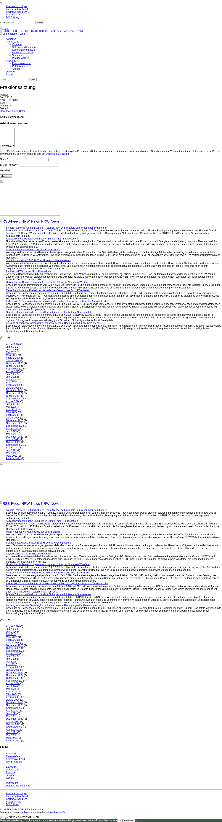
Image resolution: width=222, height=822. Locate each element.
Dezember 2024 (14, 390)
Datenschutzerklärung (57, 154)
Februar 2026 (13, 357)
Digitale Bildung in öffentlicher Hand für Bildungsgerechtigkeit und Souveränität (48, 312)
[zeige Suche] (1, 26)
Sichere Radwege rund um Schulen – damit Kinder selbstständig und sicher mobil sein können (56, 227)
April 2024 (11, 409)
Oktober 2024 (13, 396)
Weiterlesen (129, 820)
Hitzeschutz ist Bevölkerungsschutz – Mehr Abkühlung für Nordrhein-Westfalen (48, 282)
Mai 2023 (11, 434)
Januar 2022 (12, 439)
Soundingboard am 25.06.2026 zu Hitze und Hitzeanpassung (38, 260)
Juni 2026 (11, 349)
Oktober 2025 (13, 366)
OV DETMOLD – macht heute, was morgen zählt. (57, 31)
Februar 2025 (13, 385)
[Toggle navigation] (1, 2)
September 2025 (15, 368)
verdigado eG (57, 812)
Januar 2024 (12, 417)
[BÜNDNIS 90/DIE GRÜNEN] (4, 28)
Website (4, 170)
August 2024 (13, 401)
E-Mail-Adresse (9, 164)
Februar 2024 (13, 415)
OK (120, 820)
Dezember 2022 (14, 436)
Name (4, 159)
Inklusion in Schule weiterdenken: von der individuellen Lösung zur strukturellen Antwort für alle (57, 301)
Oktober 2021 (13, 442)
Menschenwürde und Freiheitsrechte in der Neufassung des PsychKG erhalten (48, 290)
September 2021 (15, 445)
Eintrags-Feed (13, 756)
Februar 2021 (13, 458)
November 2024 (14, 393)
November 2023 (14, 423)
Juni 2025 (11, 377)
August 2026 (13, 344)
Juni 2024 (11, 404)
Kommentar (7, 146)
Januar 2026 (12, 360)
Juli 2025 (11, 374)
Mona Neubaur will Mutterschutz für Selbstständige (33, 249)
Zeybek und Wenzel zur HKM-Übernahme (28, 271)
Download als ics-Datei (12, 111)
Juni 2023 (11, 431)
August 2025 (13, 371)
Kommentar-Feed (15, 759)
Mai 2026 (11, 352)
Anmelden (11, 753)
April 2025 (11, 382)
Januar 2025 (12, 387)
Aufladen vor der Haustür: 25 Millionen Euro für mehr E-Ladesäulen (42, 238)
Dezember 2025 (14, 363)
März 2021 (11, 455)
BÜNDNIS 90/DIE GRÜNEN (15, 31)
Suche (3, 22)
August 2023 (13, 428)
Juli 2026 (11, 347)
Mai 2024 (11, 406)
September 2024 (15, 398)
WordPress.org (14, 761)
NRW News (50, 221)
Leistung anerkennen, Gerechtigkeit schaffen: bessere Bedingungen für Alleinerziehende (53, 323)
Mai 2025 (11, 379)
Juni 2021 (11, 450)
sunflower (25, 812)
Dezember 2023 (14, 420)
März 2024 (11, 412)
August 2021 (13, 447)
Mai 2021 (11, 453)
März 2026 (11, 355)
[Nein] (136, 821)
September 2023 (15, 426)
